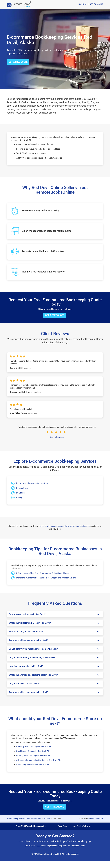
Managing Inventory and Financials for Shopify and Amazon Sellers (46, 578)
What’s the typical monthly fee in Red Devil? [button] (30, 623)
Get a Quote (63, 826)
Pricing (19, 497)
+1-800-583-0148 (41, 846)
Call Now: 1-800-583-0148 (90, 4)
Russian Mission (95, 818)
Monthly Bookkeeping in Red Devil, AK (33, 755)
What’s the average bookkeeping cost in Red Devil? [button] (33, 675)
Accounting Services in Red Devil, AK (32, 764)
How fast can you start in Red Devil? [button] (26, 666)
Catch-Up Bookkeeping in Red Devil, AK (33, 746)
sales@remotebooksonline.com (70, 846)
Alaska (47, 818)
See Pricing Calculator (83, 826)
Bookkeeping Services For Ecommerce (24, 818)
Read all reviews (57, 437)
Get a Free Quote (18, 62)
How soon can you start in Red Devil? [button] (26, 631)
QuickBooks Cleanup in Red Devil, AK (32, 751)
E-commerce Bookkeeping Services (32, 483)
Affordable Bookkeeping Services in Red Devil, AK (38, 760)
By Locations (22, 488)
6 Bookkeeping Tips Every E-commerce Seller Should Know (42, 573)
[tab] (55, 614)
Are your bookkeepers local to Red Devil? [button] (28, 640)
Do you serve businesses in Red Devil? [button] (27, 614)
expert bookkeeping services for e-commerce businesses (64, 526)
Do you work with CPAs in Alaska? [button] (25, 683)
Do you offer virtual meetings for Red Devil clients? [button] (33, 649)
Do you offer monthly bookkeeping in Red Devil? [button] (32, 657)
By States (20, 493)
